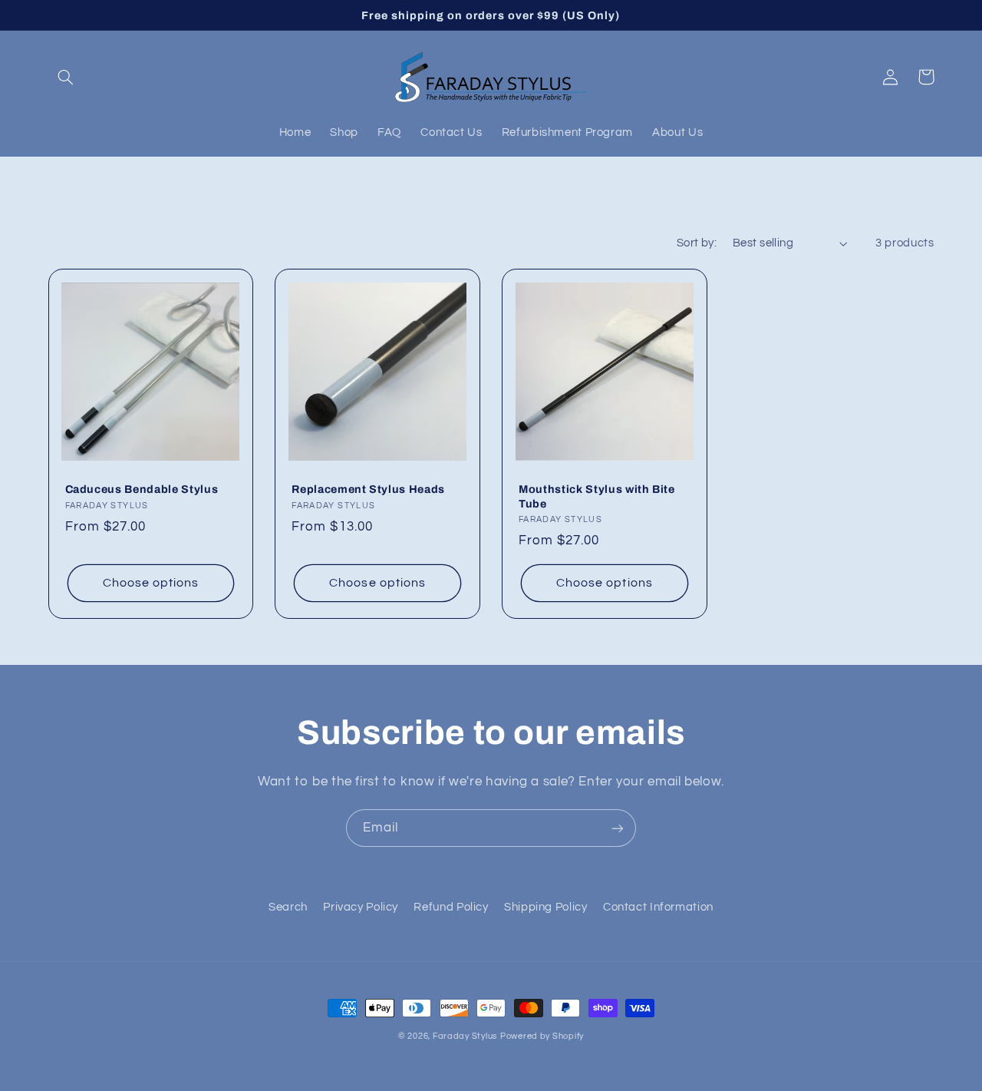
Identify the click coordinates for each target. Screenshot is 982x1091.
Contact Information (658, 907)
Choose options (151, 583)
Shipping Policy (545, 907)
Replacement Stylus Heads (368, 489)
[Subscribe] (617, 828)
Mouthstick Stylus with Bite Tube (597, 496)
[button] (66, 76)
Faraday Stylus (465, 1036)
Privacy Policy (360, 907)
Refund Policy (451, 907)
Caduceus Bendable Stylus (142, 489)
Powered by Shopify (542, 1036)
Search (288, 907)
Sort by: (697, 243)
